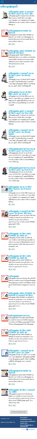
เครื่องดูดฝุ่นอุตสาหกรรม (19, 315)
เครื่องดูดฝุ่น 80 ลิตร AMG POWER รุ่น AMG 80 (20, 331)
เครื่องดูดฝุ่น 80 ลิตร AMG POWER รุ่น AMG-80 (20, 257)
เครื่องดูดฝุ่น (14, 276)
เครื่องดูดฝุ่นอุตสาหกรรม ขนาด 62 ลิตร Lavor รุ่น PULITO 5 (22, 150)
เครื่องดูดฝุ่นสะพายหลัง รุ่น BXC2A (20, 32)
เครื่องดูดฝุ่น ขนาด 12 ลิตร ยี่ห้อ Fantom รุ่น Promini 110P (20, 189)
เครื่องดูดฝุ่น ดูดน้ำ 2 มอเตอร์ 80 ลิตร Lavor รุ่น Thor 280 (21, 112)
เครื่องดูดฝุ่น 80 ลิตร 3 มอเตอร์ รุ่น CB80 (22, 391)
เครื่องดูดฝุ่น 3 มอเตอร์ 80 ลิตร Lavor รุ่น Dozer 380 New (22, 212)
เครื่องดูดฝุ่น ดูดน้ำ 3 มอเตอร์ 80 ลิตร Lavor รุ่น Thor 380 (21, 13)
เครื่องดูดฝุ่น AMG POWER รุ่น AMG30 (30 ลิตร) (22, 52)
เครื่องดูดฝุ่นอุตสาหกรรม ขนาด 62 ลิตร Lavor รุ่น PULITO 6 (22, 169)
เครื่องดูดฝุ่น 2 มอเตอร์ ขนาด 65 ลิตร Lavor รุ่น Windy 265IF (21, 75)
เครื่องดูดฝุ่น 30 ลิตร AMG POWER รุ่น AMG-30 (20, 235)
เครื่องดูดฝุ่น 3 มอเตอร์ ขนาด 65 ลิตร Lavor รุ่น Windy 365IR (21, 132)
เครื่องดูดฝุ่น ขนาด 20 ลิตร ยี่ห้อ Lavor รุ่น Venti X (20, 93)
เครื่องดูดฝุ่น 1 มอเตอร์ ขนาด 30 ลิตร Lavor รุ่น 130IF (21, 351)
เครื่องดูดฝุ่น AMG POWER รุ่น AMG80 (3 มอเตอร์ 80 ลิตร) (22, 294)
